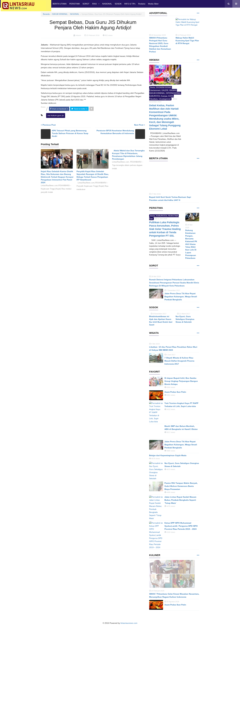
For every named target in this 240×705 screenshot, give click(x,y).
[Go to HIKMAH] (198, 60)
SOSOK (118, 4)
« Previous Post (48, 125)
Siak (151, 238)
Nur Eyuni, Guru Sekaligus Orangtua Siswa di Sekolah (185, 336)
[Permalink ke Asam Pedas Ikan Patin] (156, 427)
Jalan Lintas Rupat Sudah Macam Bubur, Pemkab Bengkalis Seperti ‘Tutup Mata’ (180, 532)
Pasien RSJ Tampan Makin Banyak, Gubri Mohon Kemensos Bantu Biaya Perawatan (181, 518)
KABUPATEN (154, 96)
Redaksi (141, 4)
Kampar (164, 96)
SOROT (85, 4)
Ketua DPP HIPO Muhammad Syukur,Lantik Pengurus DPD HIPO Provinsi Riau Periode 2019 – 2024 (181, 558)
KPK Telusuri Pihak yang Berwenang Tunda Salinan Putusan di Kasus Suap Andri (70, 133)
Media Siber (153, 4)
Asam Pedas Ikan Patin (175, 424)
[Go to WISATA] (198, 365)
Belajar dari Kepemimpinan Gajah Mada (167, 488)
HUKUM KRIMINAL (60, 14)
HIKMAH (172, 90)
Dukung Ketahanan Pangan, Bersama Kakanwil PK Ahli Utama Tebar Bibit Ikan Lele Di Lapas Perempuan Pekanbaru (191, 244)
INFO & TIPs (129, 4)
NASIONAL (107, 4)
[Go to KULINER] (198, 587)
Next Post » (139, 125)
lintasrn (78, 35)
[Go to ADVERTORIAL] (198, 13)
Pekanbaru (153, 99)
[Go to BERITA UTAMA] (198, 158)
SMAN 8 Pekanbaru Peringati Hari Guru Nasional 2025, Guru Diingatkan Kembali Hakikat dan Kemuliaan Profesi (160, 45)
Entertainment (154, 90)
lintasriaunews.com (129, 655)
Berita (152, 87)
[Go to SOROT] (198, 282)
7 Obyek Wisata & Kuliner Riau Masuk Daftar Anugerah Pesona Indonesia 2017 (179, 393)
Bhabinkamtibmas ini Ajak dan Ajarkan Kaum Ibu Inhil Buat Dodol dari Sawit (160, 353)
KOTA (170, 96)
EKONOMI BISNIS (163, 87)
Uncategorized (164, 99)
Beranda (46, 14)
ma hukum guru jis (56, 115)
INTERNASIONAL (173, 93)
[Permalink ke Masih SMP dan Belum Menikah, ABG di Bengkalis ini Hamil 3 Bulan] (156, 464)
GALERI (165, 90)
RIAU (94, 4)
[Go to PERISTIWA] (198, 208)
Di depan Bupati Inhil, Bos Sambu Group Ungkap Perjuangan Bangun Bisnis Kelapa (181, 413)
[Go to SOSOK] (198, 324)
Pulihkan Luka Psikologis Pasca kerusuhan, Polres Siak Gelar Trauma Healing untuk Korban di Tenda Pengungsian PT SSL (165, 249)
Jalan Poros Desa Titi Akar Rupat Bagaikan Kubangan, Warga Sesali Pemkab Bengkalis (180, 313)
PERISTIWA (74, 4)
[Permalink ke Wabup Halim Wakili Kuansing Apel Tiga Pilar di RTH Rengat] (187, 26)
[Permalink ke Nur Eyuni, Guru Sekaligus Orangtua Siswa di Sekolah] (156, 503)
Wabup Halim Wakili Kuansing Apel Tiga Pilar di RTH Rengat (187, 40)
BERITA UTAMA (60, 4)
